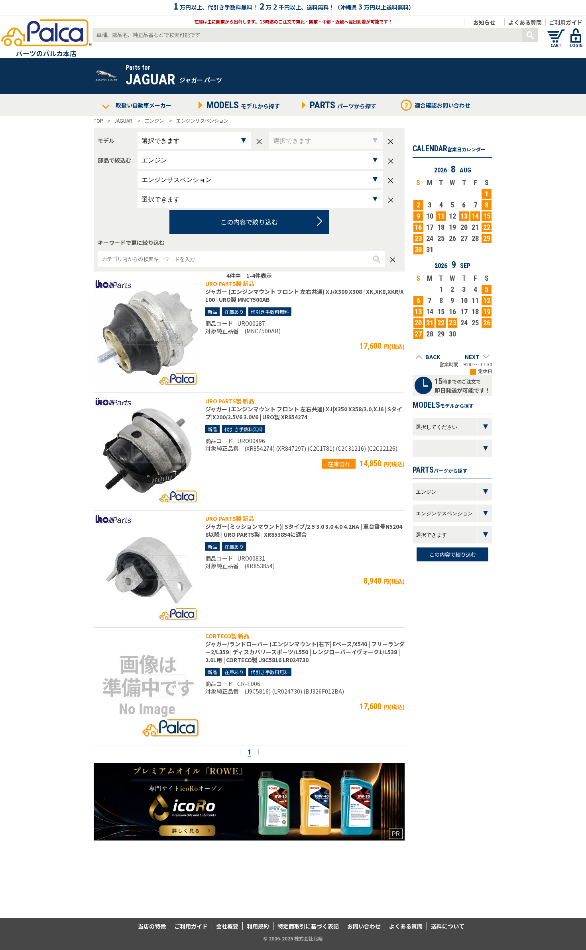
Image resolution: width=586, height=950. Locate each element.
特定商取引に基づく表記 (308, 926)
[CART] (556, 32)
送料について (447, 926)
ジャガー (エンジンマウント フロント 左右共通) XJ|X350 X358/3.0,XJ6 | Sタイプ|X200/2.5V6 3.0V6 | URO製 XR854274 (303, 413)
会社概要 (227, 926)
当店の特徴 (152, 926)
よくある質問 (525, 22)
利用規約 (258, 926)
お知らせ (484, 22)
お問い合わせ (364, 926)
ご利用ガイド (565, 22)
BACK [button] (432, 357)
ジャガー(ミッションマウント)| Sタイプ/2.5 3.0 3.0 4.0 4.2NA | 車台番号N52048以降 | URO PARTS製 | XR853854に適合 (303, 530)
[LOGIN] (576, 32)
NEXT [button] (472, 357)
